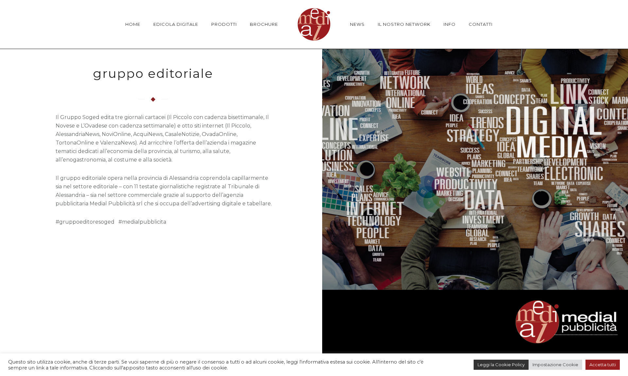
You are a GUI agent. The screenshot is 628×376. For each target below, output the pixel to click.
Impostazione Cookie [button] (555, 364)
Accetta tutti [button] (602, 364)
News (357, 24)
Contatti (481, 24)
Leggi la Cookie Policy (501, 364)
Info (450, 24)
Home (132, 24)
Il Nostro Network (404, 24)
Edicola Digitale (175, 24)
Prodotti (224, 24)
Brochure (264, 24)
